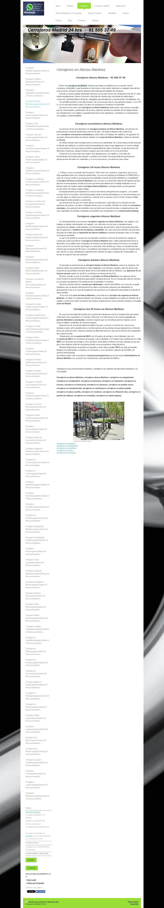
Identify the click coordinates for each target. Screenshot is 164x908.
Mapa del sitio (53, 902)
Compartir (41, 891)
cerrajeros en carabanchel (67, 446)
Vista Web (134, 904)
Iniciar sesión (133, 902)
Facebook (32, 868)
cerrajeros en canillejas (66, 443)
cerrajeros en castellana (66, 448)
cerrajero (29, 836)
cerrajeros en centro (65, 450)
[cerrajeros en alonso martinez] (98, 421)
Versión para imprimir (37, 902)
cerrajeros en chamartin (66, 453)
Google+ (31, 860)
